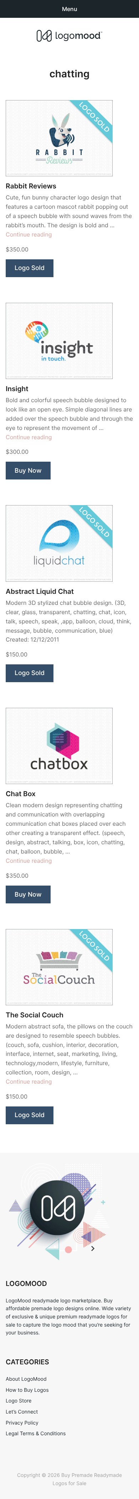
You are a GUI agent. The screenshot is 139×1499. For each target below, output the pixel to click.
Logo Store (18, 1401)
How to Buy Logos (27, 1390)
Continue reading (29, 234)
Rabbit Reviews (31, 186)
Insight (17, 389)
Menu (69, 8)
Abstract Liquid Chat (40, 591)
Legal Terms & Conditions (36, 1434)
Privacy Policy (22, 1423)
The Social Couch (34, 1015)
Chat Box (21, 794)
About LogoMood (26, 1379)
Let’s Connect (22, 1412)
